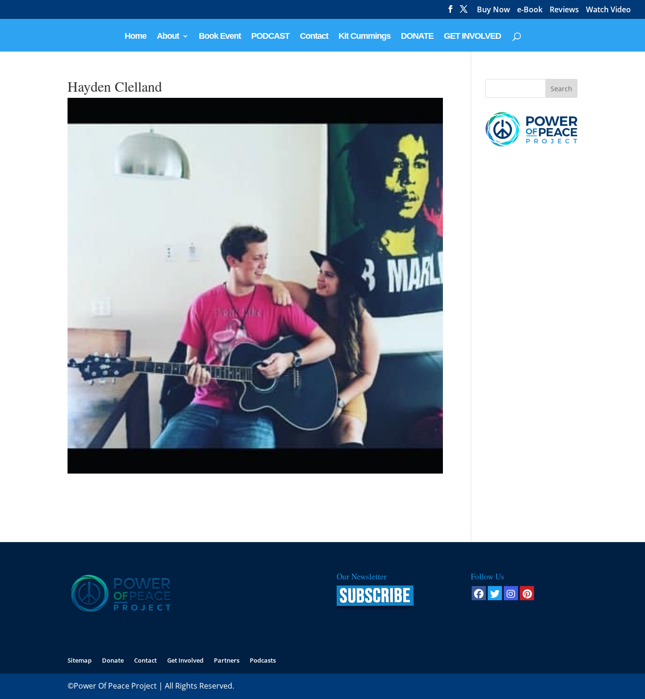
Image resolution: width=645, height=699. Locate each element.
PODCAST (270, 37)
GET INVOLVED (472, 37)
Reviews (564, 10)
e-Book (530, 10)
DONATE (417, 37)
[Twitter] (495, 593)
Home (135, 37)
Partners (226, 660)
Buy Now (493, 10)
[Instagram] (511, 593)
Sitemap (80, 660)
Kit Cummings (364, 37)
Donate (113, 660)
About (168, 37)
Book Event (220, 37)
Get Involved (185, 660)
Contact (314, 37)
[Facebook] (479, 593)
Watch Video (608, 10)
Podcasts (263, 660)
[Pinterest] (527, 593)
